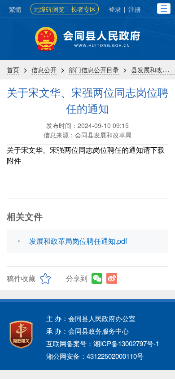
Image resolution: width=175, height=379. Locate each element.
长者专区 (83, 8)
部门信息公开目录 (94, 69)
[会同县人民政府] (87, 39)
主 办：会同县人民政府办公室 (91, 318)
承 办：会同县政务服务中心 (87, 330)
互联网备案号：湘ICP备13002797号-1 (102, 343)
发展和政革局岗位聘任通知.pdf (78, 241)
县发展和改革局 (153, 69)
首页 (13, 69)
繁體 (15, 8)
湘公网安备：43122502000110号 (95, 356)
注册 (134, 8)
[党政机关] (21, 334)
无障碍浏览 (49, 8)
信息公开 (44, 69)
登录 (115, 8)
